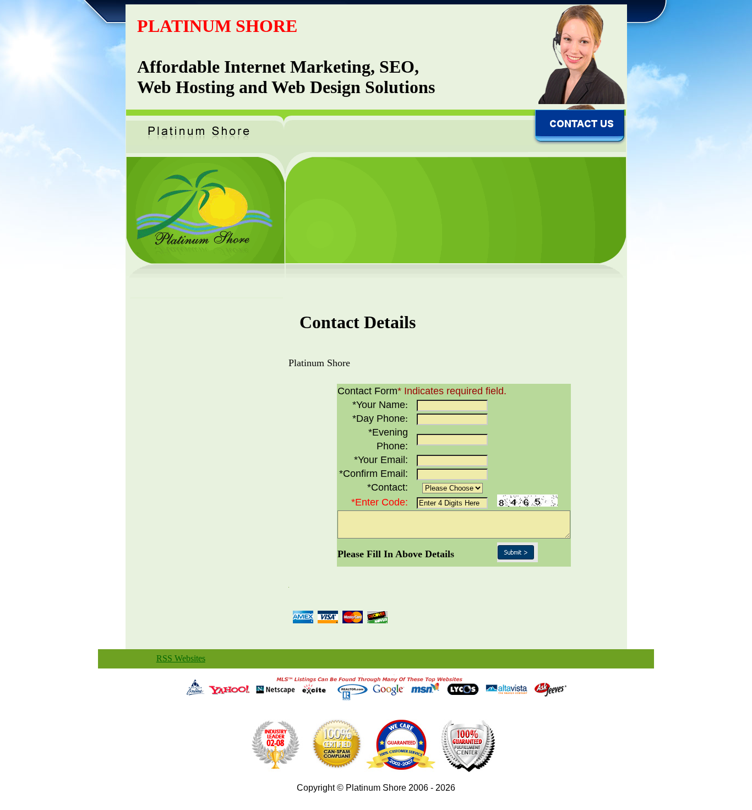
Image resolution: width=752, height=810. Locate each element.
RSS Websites (180, 658)
